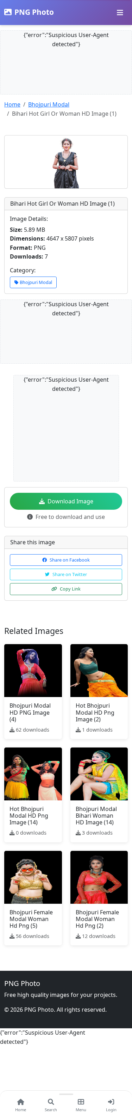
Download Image (70, 501)
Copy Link (70, 589)
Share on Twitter (69, 574)
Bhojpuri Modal (48, 104)
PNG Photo (34, 12)
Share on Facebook (70, 560)
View (35, 670)
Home (12, 104)
